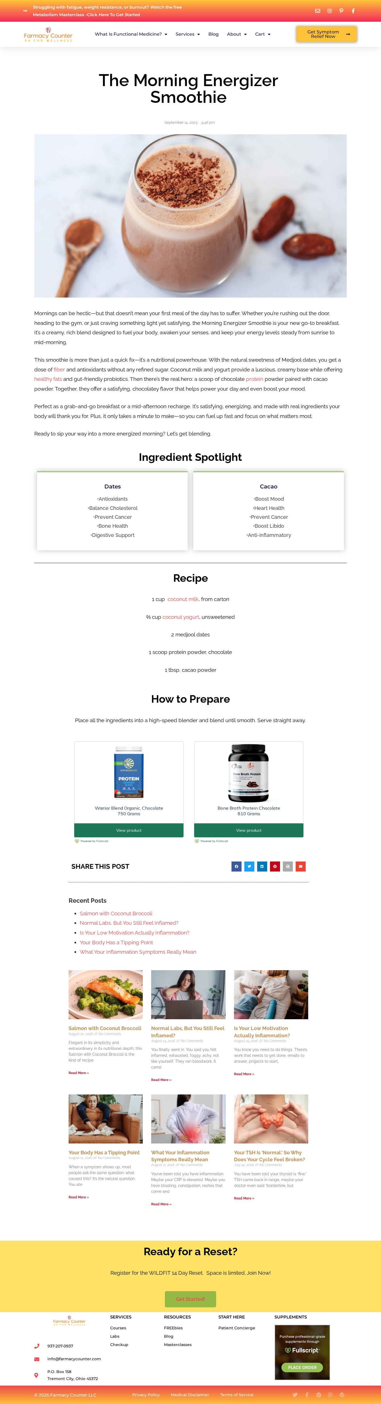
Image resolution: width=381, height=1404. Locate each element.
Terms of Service (237, 1394)
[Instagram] (330, 1394)
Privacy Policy (146, 1394)
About (234, 34)
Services (185, 34)
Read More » (79, 1073)
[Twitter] (295, 1394)
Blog (213, 34)
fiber (58, 369)
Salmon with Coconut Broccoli (116, 913)
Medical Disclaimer (190, 1394)
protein (254, 379)
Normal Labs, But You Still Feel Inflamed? (129, 923)
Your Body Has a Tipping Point (116, 942)
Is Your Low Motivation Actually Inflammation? (134, 932)
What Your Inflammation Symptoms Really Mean (138, 952)
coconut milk (183, 599)
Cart (260, 34)
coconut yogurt (181, 617)
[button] (237, 867)
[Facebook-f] (306, 1394)
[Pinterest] (318, 1394)
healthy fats (48, 379)
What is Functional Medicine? (128, 34)
